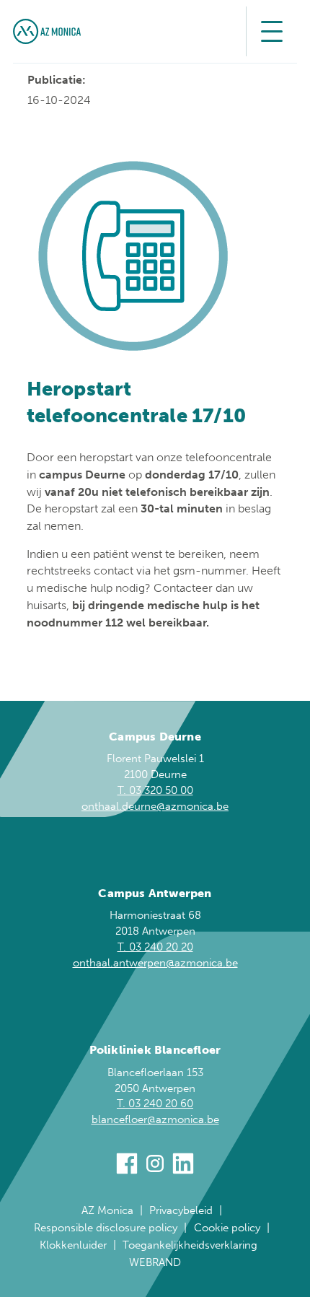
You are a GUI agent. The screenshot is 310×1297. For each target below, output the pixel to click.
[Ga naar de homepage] (47, 31)
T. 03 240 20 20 (155, 946)
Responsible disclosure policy (105, 1227)
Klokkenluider (73, 1245)
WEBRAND (155, 1262)
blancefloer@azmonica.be (155, 1119)
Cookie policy (227, 1227)
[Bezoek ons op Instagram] (155, 1166)
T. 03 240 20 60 (155, 1103)
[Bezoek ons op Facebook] (127, 1166)
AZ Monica (107, 1210)
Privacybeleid (181, 1210)
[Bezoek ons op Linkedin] (183, 1166)
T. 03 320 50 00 (155, 790)
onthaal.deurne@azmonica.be (155, 806)
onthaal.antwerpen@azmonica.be (155, 962)
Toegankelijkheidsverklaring (190, 1245)
